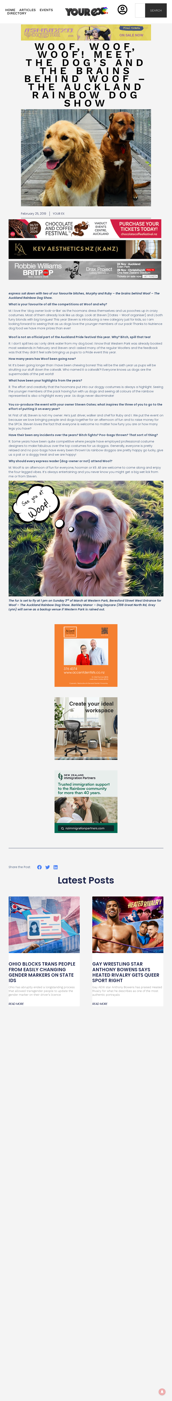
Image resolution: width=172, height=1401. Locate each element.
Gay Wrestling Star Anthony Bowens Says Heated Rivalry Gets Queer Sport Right (125, 972)
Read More (16, 1003)
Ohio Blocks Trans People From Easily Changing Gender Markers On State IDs (42, 972)
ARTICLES (27, 10)
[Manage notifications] (162, 1391)
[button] (39, 867)
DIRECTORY (16, 13)
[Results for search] (140, 20)
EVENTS (46, 10)
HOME (10, 10)
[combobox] (140, 10)
